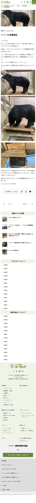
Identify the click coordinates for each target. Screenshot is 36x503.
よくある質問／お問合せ (26, 438)
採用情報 (4, 461)
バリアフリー (7, 402)
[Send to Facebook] (21, 191)
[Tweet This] (26, 191)
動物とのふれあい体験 (9, 415)
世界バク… (25, 204)
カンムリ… (10, 204)
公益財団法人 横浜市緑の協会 (18, 446)
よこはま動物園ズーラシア (18, 366)
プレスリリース (23, 441)
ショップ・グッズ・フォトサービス (28, 416)
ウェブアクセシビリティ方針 (9, 469)
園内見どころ (7, 413)
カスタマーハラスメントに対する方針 (11, 481)
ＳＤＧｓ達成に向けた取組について (10, 477)
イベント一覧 (7, 428)
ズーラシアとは (7, 388)
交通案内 (6, 393)
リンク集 (4, 485)
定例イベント (7, 430)
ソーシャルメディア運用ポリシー (10, 473)
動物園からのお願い (8, 405)
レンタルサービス (8, 400)
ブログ (3, 438)
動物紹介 (6, 417)
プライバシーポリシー (7, 465)
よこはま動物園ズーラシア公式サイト (5, 2)
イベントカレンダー (8, 433)
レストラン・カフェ (26, 413)
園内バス (6, 398)
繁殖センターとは (26, 428)
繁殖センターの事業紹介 (28, 430)
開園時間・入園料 (8, 391)
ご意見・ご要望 (5, 489)
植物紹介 (6, 420)
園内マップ (6, 395)
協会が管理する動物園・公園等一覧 (18, 455)
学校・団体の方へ (24, 385)
